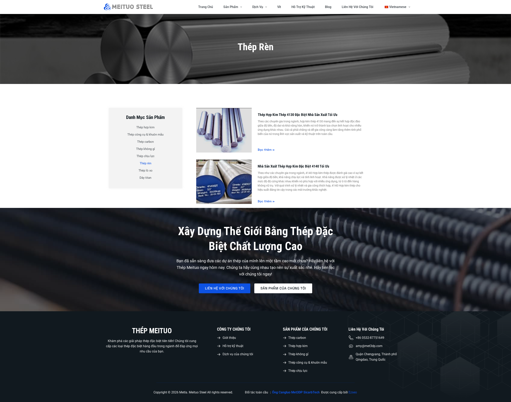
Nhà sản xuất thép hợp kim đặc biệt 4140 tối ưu (293, 166)
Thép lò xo (146, 170)
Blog (328, 7)
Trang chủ (205, 7)
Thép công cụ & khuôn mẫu (145, 134)
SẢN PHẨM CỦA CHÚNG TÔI (305, 329)
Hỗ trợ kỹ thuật (303, 7)
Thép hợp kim (145, 127)
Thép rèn (145, 163)
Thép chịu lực (145, 156)
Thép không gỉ (145, 149)
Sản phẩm (230, 7)
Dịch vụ (257, 7)
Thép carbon (145, 142)
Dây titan (145, 178)
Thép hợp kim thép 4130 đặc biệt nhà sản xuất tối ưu (297, 115)
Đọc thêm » (266, 150)
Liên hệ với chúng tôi (357, 7)
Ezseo (353, 392)
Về (279, 7)
